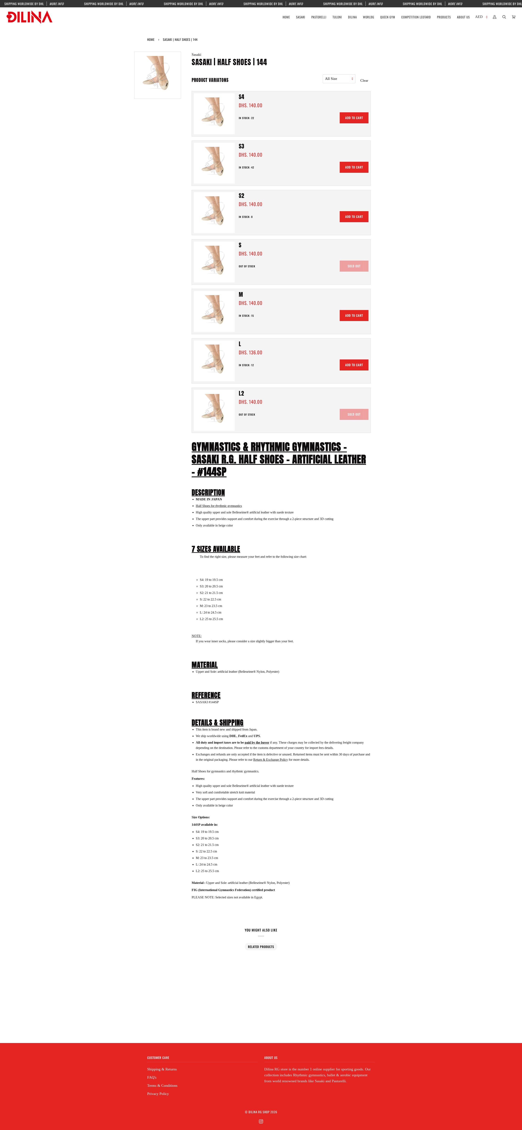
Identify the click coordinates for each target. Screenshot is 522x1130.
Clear (364, 80)
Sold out (354, 266)
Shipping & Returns (162, 1069)
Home (151, 39)
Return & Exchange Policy (270, 759)
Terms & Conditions (162, 1085)
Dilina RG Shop (259, 1112)
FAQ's (151, 1077)
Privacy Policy (158, 1094)
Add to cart (354, 117)
